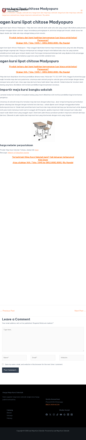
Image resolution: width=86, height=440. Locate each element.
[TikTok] (57, 414)
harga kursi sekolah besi (11, 15)
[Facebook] (47, 414)
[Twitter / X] (50, 414)
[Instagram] (54, 414)
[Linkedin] (68, 414)
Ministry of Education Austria (18, 153)
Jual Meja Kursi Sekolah (18, 9)
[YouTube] (61, 414)
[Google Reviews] (64, 414)
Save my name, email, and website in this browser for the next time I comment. (34, 364)
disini (36, 150)
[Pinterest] (72, 414)
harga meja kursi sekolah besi (31, 15)
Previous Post (7, 311)
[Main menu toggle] (81, 10)
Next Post (80, 311)
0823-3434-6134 (52, 404)
